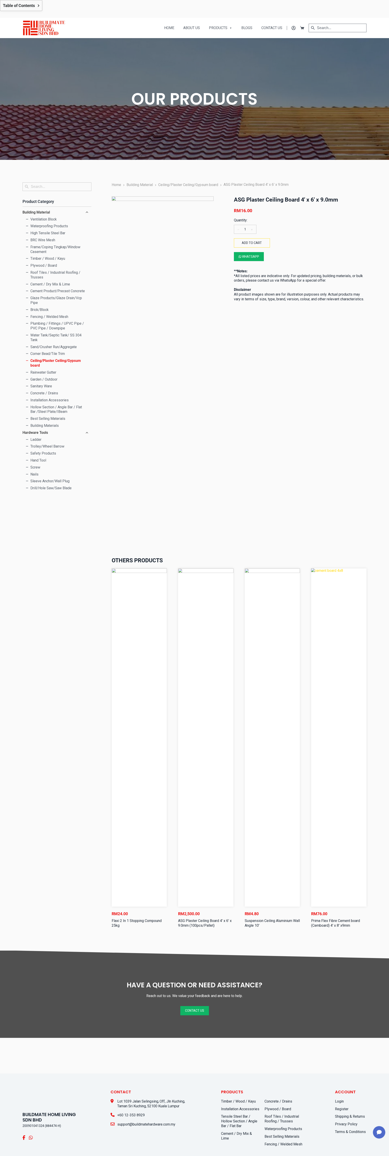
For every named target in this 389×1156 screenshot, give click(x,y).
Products (218, 28)
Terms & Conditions (350, 1132)
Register (341, 1109)
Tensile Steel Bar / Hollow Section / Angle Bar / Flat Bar (239, 1121)
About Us (191, 28)
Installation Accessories (240, 1109)
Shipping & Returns (350, 1116)
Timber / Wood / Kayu (238, 1101)
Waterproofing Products (283, 1129)
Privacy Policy (346, 1124)
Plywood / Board (278, 1109)
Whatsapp (250, 256)
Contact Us (271, 28)
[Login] (291, 28)
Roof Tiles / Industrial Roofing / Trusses (282, 1118)
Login (339, 1101)
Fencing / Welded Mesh (283, 1144)
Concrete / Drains (278, 1101)
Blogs (246, 28)
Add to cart (252, 243)
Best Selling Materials (282, 1136)
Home (169, 28)
